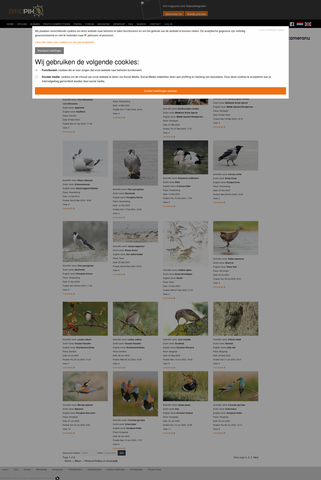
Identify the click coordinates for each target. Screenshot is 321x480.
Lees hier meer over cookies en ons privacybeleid (64, 42)
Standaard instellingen (49, 50)
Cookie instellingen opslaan (271, 30)
